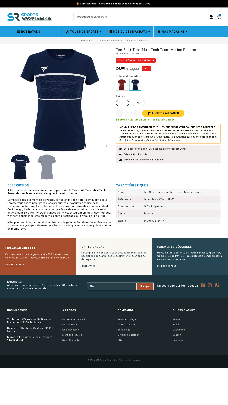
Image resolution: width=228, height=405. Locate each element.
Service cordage (127, 319)
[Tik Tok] (218, 285)
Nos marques (70, 324)
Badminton (179, 329)
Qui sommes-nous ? (73, 319)
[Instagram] (211, 285)
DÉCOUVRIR (88, 266)
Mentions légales (72, 335)
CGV (120, 340)
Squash (177, 335)
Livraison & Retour (128, 335)
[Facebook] (204, 285)
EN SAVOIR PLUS (14, 264)
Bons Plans (124, 329)
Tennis (176, 319)
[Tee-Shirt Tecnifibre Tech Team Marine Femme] (59, 100)
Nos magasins (70, 329)
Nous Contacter (71, 340)
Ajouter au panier (163, 113)
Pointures (178, 340)
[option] (59, 100)
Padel (176, 324)
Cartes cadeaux (126, 324)
